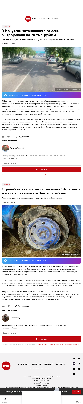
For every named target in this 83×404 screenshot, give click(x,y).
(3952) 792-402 (44, 380)
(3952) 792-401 (36, 378)
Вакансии (36, 364)
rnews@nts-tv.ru (41, 382)
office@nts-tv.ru (46, 378)
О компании (23, 364)
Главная (5, 402)
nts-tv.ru (39, 387)
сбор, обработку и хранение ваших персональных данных (58, 175)
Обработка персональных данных (41, 369)
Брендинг (48, 364)
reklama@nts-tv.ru (41, 385)
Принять (77, 392)
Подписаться (41, 169)
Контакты (60, 364)
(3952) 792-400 (44, 384)
